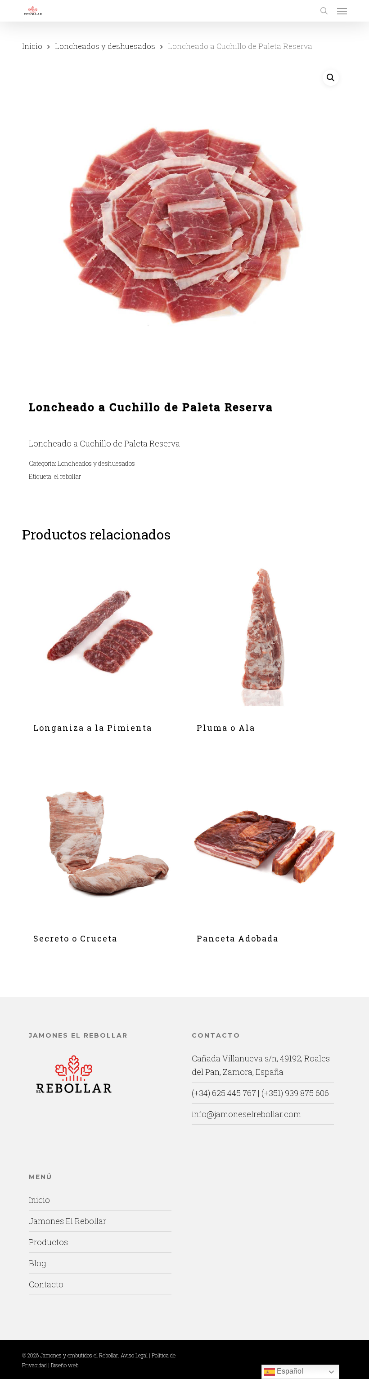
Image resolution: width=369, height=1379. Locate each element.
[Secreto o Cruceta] (101, 843)
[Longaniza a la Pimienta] (101, 632)
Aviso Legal (134, 1355)
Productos (48, 1242)
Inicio (32, 46)
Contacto (46, 1284)
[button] (342, 10)
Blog (37, 1263)
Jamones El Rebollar (67, 1220)
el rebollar (67, 476)
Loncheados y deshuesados (105, 46)
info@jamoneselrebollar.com (246, 1114)
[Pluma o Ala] (265, 632)
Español (289, 1371)
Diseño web (64, 1365)
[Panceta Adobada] (265, 843)
